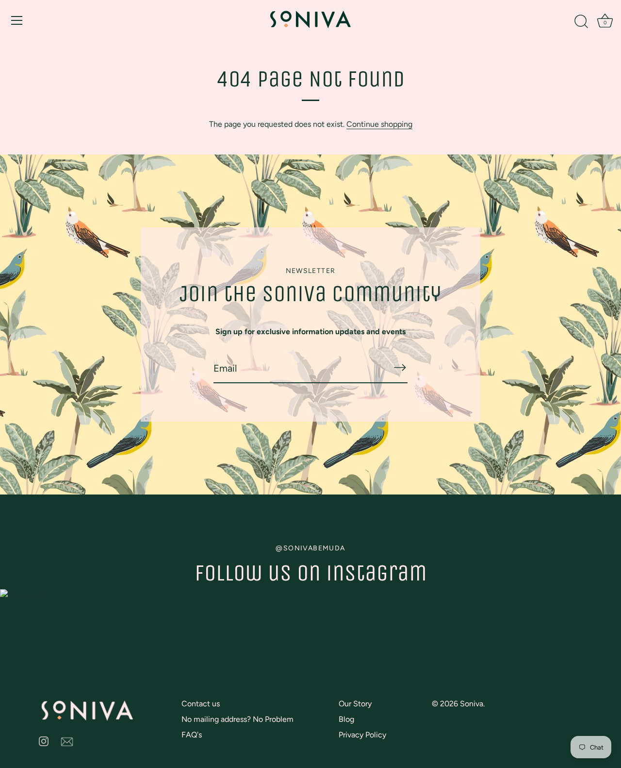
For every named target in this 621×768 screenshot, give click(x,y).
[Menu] (17, 20)
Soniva (471, 703)
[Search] (581, 22)
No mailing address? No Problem (237, 719)
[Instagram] (44, 740)
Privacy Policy (362, 734)
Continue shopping (379, 124)
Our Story (355, 703)
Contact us (200, 703)
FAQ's (191, 734)
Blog (346, 719)
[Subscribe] (399, 368)
